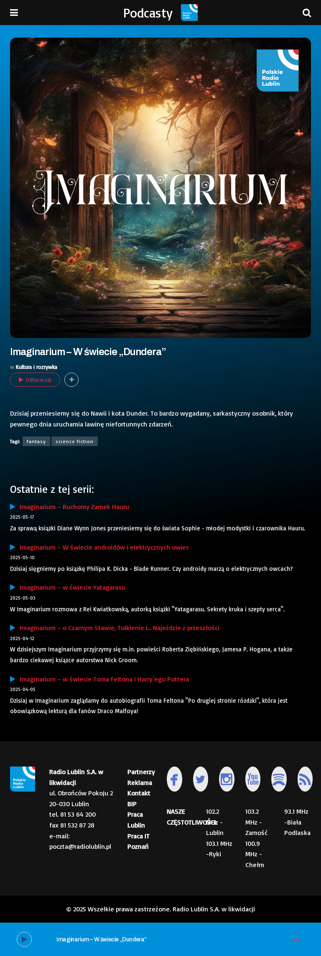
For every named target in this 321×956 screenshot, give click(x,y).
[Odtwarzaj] (24, 939)
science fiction (75, 441)
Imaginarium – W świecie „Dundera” (101, 939)
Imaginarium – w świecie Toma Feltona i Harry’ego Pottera (102, 679)
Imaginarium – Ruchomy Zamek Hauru (72, 506)
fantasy (36, 441)
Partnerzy (141, 771)
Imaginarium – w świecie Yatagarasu (70, 587)
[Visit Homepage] (189, 12)
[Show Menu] (14, 12)
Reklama (139, 782)
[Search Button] (307, 12)
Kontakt (138, 793)
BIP (132, 804)
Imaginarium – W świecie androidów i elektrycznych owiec (102, 547)
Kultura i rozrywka (36, 366)
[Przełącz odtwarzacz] (296, 939)
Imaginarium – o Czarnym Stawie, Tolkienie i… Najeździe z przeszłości (117, 627)
